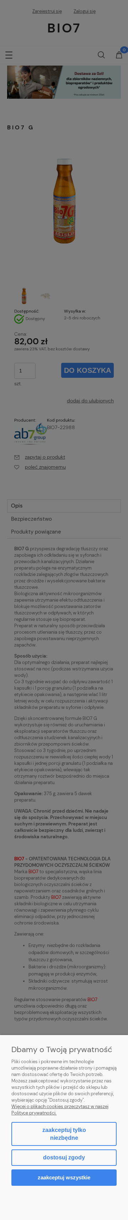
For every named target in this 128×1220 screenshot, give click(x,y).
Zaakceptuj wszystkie (64, 1177)
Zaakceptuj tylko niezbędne (64, 1134)
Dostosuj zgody (64, 1157)
